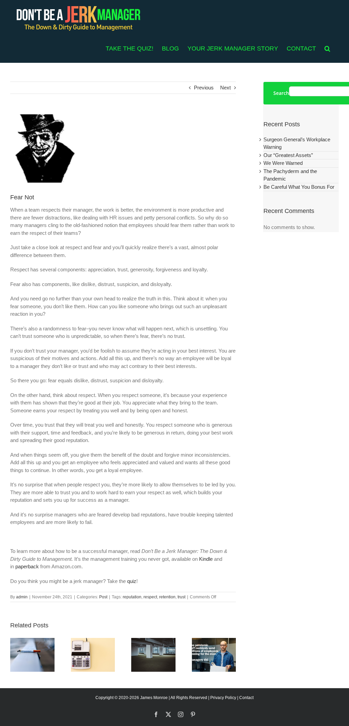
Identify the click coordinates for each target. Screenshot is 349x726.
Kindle (206, 559)
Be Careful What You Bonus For (298, 187)
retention (167, 597)
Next (225, 87)
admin (22, 597)
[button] (327, 48)
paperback (27, 566)
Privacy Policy (223, 697)
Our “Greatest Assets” (288, 155)
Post (103, 597)
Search (281, 93)
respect (150, 597)
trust (181, 597)
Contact (246, 697)
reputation (132, 597)
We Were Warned (283, 163)
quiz (131, 581)
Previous (204, 87)
